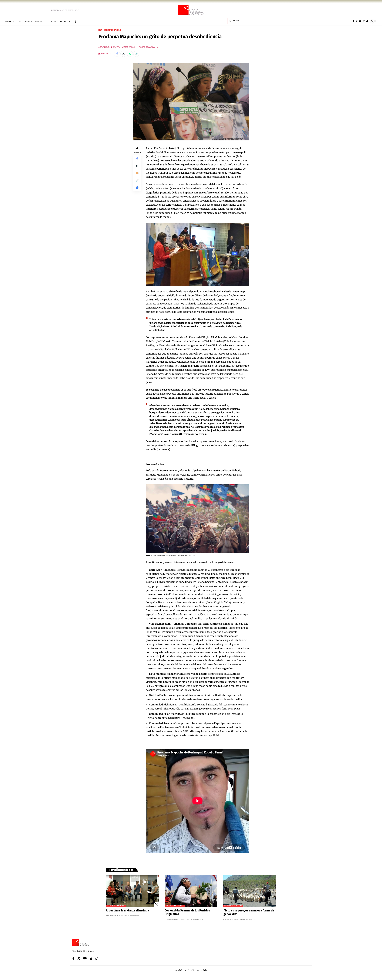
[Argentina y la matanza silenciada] (132, 891)
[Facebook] (353, 21)
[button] (75, 21)
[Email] (137, 172)
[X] (356, 21)
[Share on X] (123, 54)
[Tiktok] (367, 21)
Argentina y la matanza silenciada (127, 910)
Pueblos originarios (110, 30)
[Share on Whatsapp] (130, 54)
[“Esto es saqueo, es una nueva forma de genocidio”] (249, 891)
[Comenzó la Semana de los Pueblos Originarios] (191, 891)
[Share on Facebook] (117, 54)
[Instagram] (364, 21)
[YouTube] (360, 21)
